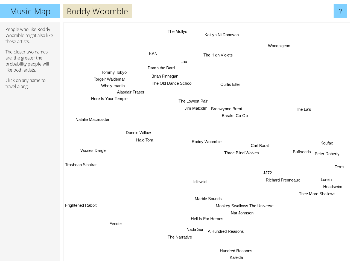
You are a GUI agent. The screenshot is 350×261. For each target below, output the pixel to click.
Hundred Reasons (236, 250)
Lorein (325, 180)
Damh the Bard (160, 68)
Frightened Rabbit (81, 206)
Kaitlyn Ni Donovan (221, 34)
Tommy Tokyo (114, 71)
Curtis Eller (230, 83)
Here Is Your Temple (109, 98)
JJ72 (267, 173)
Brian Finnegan (164, 75)
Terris (340, 167)
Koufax (327, 144)
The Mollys (178, 31)
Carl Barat (260, 144)
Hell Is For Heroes (207, 219)
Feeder (114, 221)
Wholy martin (113, 85)
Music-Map (30, 11)
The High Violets (217, 55)
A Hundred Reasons (227, 232)
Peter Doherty (326, 154)
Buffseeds (301, 152)
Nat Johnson (243, 213)
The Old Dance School (171, 83)
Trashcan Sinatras (81, 165)
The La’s (303, 107)
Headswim (332, 187)
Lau (183, 61)
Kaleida (235, 257)
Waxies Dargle (94, 151)
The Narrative (183, 237)
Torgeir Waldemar (109, 78)
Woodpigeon (280, 46)
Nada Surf (197, 229)
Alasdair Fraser (130, 91)
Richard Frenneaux (282, 180)
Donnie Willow (137, 134)
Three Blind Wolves (241, 152)
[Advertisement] (30, 177)
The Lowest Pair (191, 102)
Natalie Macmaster (92, 118)
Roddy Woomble (206, 141)
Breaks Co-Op (234, 114)
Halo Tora (143, 142)
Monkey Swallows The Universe (244, 205)
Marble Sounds (210, 198)
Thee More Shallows (316, 195)
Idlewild (200, 181)
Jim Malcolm (195, 109)
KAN (153, 53)
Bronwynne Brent (226, 107)
